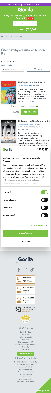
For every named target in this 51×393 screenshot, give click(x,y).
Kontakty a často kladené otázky (25, 362)
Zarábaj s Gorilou (25, 367)
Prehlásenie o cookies (25, 379)
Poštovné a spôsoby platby (25, 364)
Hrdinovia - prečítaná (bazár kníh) (34, 121)
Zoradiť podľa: (7, 65)
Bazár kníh (21, 18)
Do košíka (32, 112)
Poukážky (25, 347)
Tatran (31, 124)
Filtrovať (40, 69)
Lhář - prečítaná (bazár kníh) (31, 82)
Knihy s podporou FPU (25, 342)
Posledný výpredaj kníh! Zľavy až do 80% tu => (25, 4)
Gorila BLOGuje (25, 332)
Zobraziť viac (30, 101)
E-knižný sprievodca (25, 337)
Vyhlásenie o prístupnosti (25, 382)
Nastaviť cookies (25, 377)
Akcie (30, 18)
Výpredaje (25, 334)
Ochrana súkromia (25, 374)
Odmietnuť (25, 241)
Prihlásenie (19, 29)
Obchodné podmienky (25, 372)
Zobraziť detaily (36, 225)
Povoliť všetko (25, 233)
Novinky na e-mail (25, 369)
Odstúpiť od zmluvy (25, 354)
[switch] (44, 200)
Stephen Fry (17, 36)
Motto (31, 85)
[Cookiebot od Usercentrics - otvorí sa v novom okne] (37, 149)
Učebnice (25, 339)
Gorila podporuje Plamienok (25, 344)
